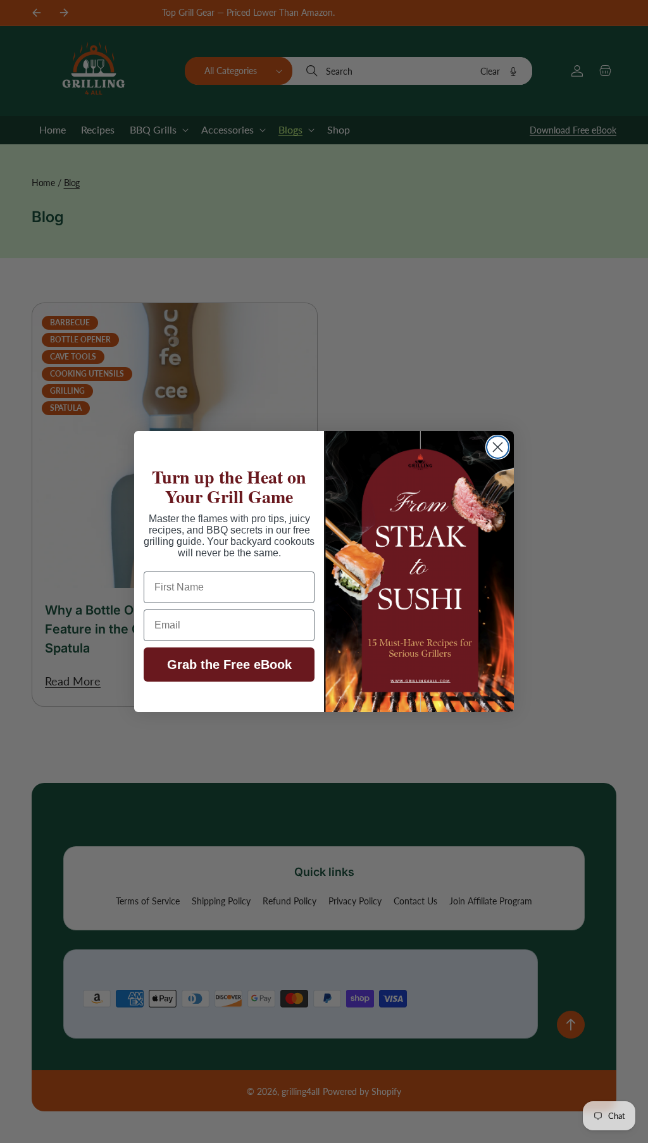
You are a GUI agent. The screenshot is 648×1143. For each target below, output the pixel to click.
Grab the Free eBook (229, 664)
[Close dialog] (498, 447)
